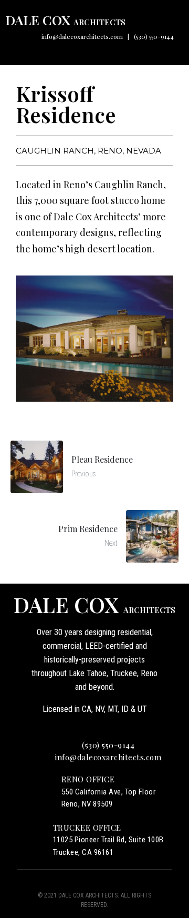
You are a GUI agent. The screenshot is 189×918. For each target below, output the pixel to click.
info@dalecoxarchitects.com (82, 36)
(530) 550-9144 (154, 36)
